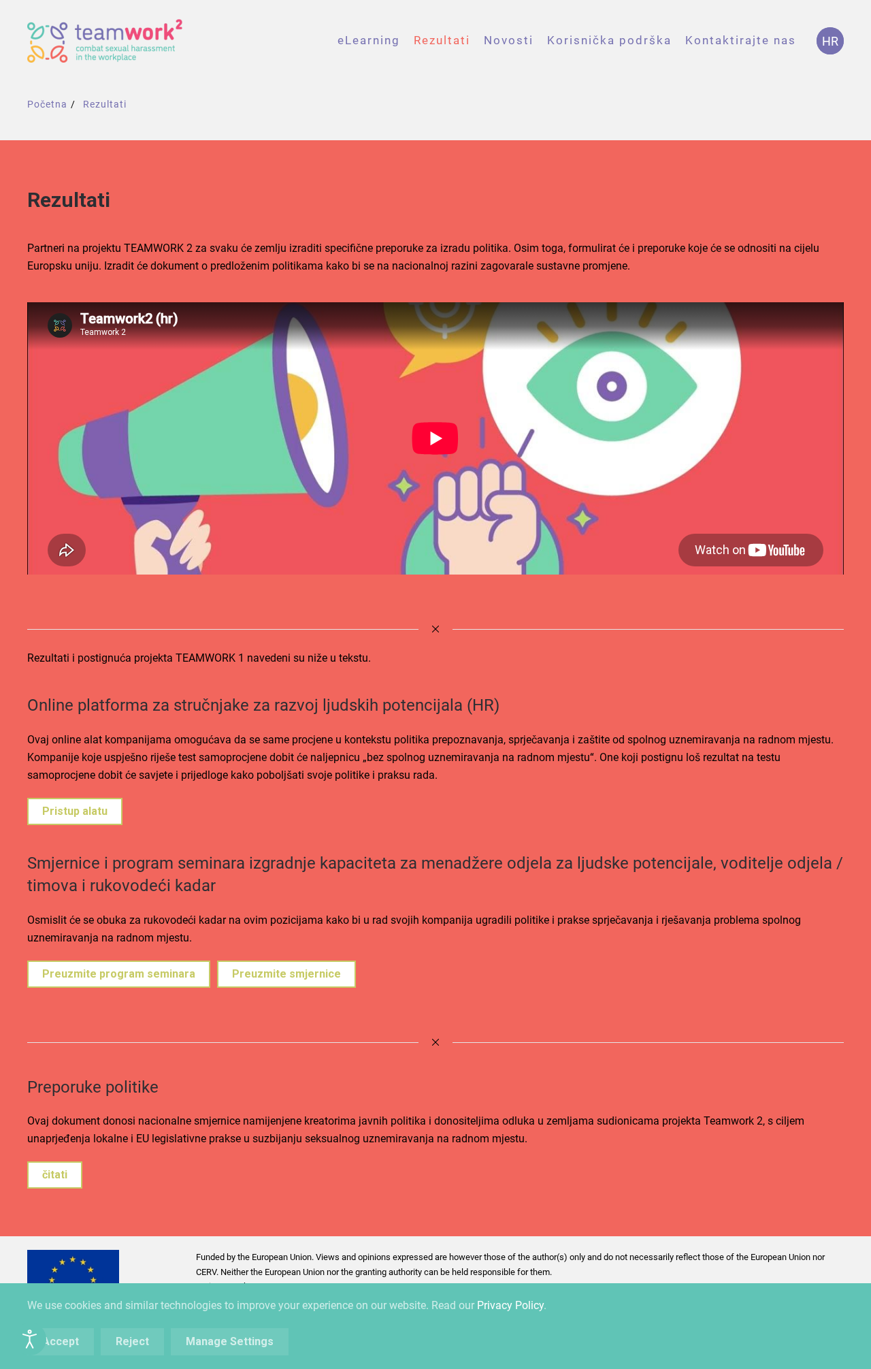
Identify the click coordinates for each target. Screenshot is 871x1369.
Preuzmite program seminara (118, 973)
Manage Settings (230, 1341)
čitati (54, 1174)
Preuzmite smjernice (286, 973)
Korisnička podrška (609, 40)
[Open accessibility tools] (30, 1339)
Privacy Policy (510, 1305)
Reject (132, 1341)
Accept (60, 1341)
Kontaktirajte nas (740, 40)
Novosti (508, 40)
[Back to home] (105, 41)
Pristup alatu (75, 811)
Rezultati (442, 40)
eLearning (369, 40)
